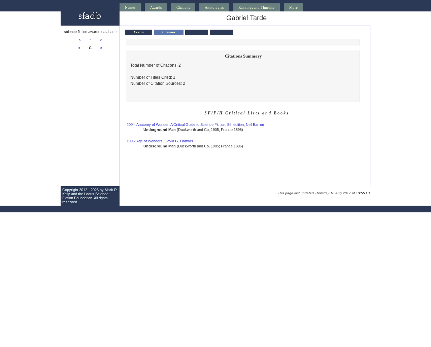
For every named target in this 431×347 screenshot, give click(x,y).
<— (81, 40)
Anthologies (214, 7)
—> (99, 40)
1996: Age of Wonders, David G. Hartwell (160, 141)
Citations (183, 7)
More (293, 7)
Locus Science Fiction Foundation (85, 196)
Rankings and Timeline (256, 7)
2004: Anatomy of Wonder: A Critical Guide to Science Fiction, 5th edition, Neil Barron (195, 125)
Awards (156, 7)
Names (130, 7)
